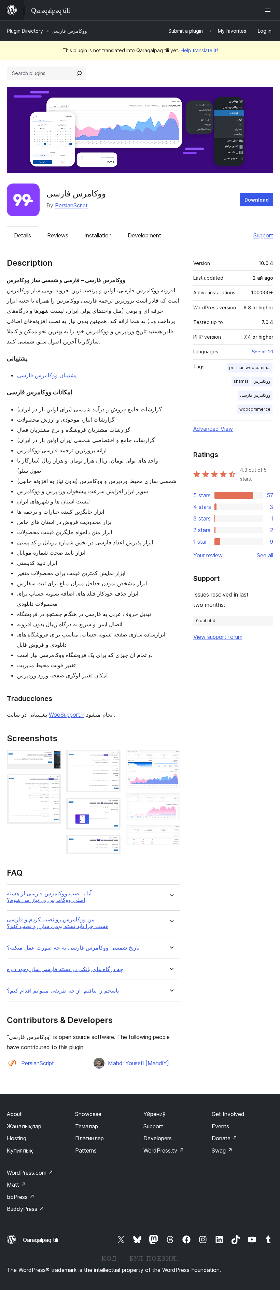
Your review (208, 555)
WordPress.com (30, 1172)
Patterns (86, 1150)
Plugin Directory (25, 31)
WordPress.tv (163, 1150)
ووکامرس (261, 381)
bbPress (20, 1196)
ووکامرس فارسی (255, 395)
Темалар (86, 1126)
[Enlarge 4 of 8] (111, 807)
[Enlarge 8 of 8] (170, 834)
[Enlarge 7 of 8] (170, 802)
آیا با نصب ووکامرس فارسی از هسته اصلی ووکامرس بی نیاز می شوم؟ (49, 896)
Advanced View (213, 428)
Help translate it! (199, 50)
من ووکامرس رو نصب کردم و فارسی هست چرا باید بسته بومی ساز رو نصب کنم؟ (57, 922)
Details (22, 235)
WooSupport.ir (66, 714)
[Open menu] (269, 10)
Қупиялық (20, 1150)
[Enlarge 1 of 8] (51, 759)
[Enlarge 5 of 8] (111, 844)
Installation (98, 235)
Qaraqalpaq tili (40, 1239)
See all (265, 555)
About (14, 1114)
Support (263, 235)
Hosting (16, 1138)
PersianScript (71, 205)
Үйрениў (154, 1114)
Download (256, 200)
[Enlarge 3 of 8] (111, 759)
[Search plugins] (79, 73)
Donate (224, 1138)
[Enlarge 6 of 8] (170, 759)
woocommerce (254, 409)
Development (144, 235)
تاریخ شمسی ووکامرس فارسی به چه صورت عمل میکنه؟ (73, 947)
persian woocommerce (250, 367)
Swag (222, 1150)
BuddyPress (25, 1208)
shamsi (241, 381)
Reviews (57, 235)
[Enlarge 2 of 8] (51, 783)
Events (220, 1126)
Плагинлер (89, 1138)
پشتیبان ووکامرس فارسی (46, 375)
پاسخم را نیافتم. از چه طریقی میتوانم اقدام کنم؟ (63, 990)
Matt (16, 1184)
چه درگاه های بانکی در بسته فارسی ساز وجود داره (65, 969)
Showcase (88, 1114)
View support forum (217, 636)
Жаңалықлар (24, 1126)
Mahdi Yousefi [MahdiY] (138, 1063)
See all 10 (262, 351)
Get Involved (228, 1114)
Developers (157, 1138)
